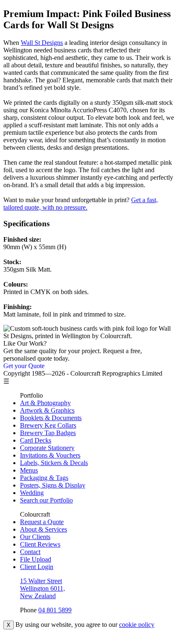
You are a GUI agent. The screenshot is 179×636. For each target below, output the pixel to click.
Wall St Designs (42, 42)
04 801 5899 (55, 610)
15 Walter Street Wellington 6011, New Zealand (42, 588)
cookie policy (136, 624)
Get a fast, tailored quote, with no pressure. (80, 203)
